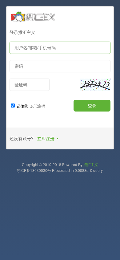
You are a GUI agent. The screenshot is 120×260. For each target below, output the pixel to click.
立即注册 (45, 138)
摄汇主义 (90, 164)
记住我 (22, 105)
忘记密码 (37, 105)
